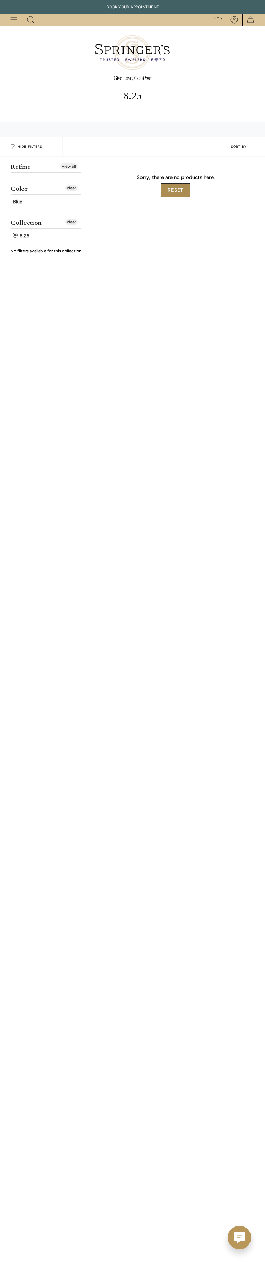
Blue (17, 202)
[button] (31, 20)
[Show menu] (14, 20)
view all (69, 166)
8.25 (24, 236)
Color (19, 189)
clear (71, 188)
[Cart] (249, 20)
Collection (26, 222)
